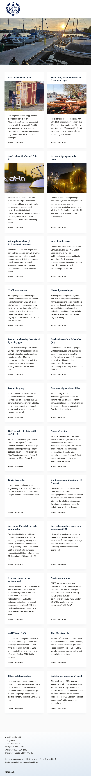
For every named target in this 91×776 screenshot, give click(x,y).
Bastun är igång (16, 388)
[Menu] (85, 8)
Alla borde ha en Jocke (19, 77)
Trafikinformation (17, 290)
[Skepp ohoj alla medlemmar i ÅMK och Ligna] (66, 99)
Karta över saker (16, 480)
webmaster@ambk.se (29, 762)
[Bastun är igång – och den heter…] (66, 178)
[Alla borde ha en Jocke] (24, 96)
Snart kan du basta (60, 241)
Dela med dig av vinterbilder (65, 388)
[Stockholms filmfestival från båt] (24, 178)
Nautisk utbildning (60, 578)
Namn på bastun (59, 431)
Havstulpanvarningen (62, 290)
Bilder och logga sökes (19, 676)
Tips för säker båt (60, 633)
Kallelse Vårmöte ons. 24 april (66, 676)
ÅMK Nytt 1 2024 (17, 633)
